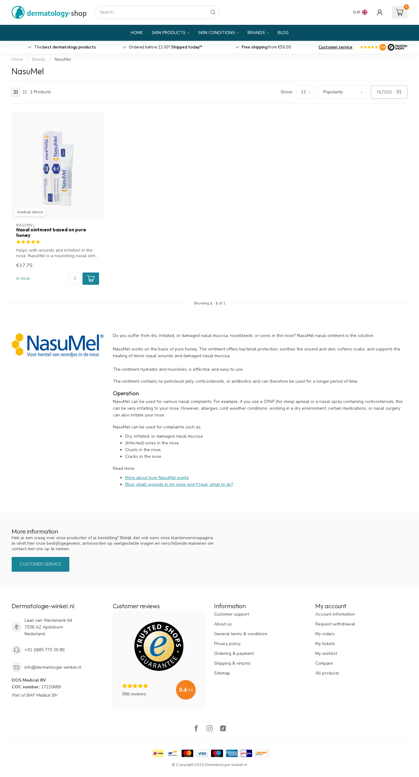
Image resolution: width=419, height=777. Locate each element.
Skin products (169, 33)
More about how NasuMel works (157, 478)
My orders (325, 634)
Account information (335, 614)
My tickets (325, 644)
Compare (324, 663)
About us (223, 624)
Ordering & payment (234, 653)
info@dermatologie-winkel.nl (53, 667)
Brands (256, 33)
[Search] (213, 12)
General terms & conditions (240, 634)
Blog (283, 33)
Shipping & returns (232, 663)
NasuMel (63, 59)
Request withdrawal (335, 624)
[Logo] (397, 47)
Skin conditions (216, 33)
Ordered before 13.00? (165, 47)
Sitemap (222, 673)
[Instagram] (209, 729)
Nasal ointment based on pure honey (51, 232)
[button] (91, 279)
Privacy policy (227, 644)
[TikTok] (223, 729)
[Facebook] (196, 729)
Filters (385, 92)
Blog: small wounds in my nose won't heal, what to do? (179, 484)
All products (327, 673)
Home (137, 33)
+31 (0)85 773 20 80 (44, 650)
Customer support (231, 614)
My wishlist (326, 653)
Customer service (335, 47)
